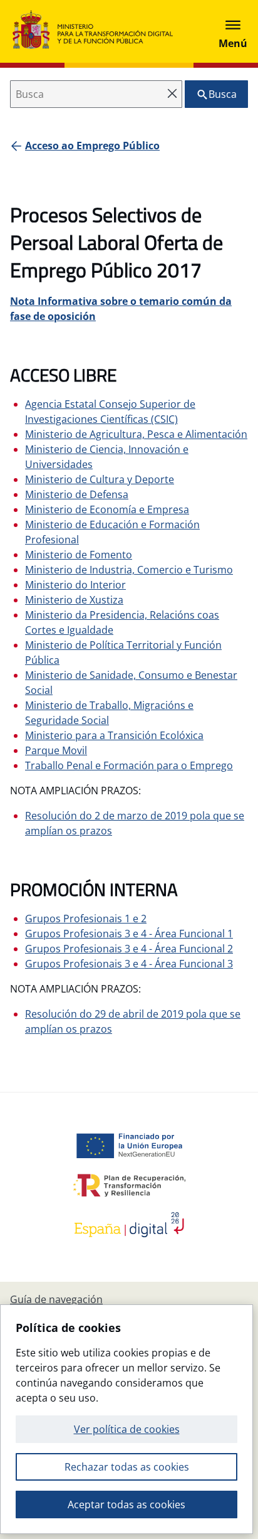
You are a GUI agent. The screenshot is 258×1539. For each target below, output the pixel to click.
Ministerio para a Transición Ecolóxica (114, 735)
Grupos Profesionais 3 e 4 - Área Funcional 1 (129, 933)
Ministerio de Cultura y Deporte (99, 479)
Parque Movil (56, 750)
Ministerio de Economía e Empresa (107, 509)
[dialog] (126, 1419)
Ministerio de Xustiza (74, 600)
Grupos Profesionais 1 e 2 (86, 918)
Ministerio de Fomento (78, 555)
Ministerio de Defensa (76, 494)
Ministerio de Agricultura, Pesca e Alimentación (136, 434)
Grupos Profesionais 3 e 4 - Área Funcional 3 (129, 964)
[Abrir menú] (232, 31)
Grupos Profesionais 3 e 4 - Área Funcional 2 (129, 949)
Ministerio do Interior (75, 585)
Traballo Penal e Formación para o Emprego (129, 765)
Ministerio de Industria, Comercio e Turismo (129, 570)
